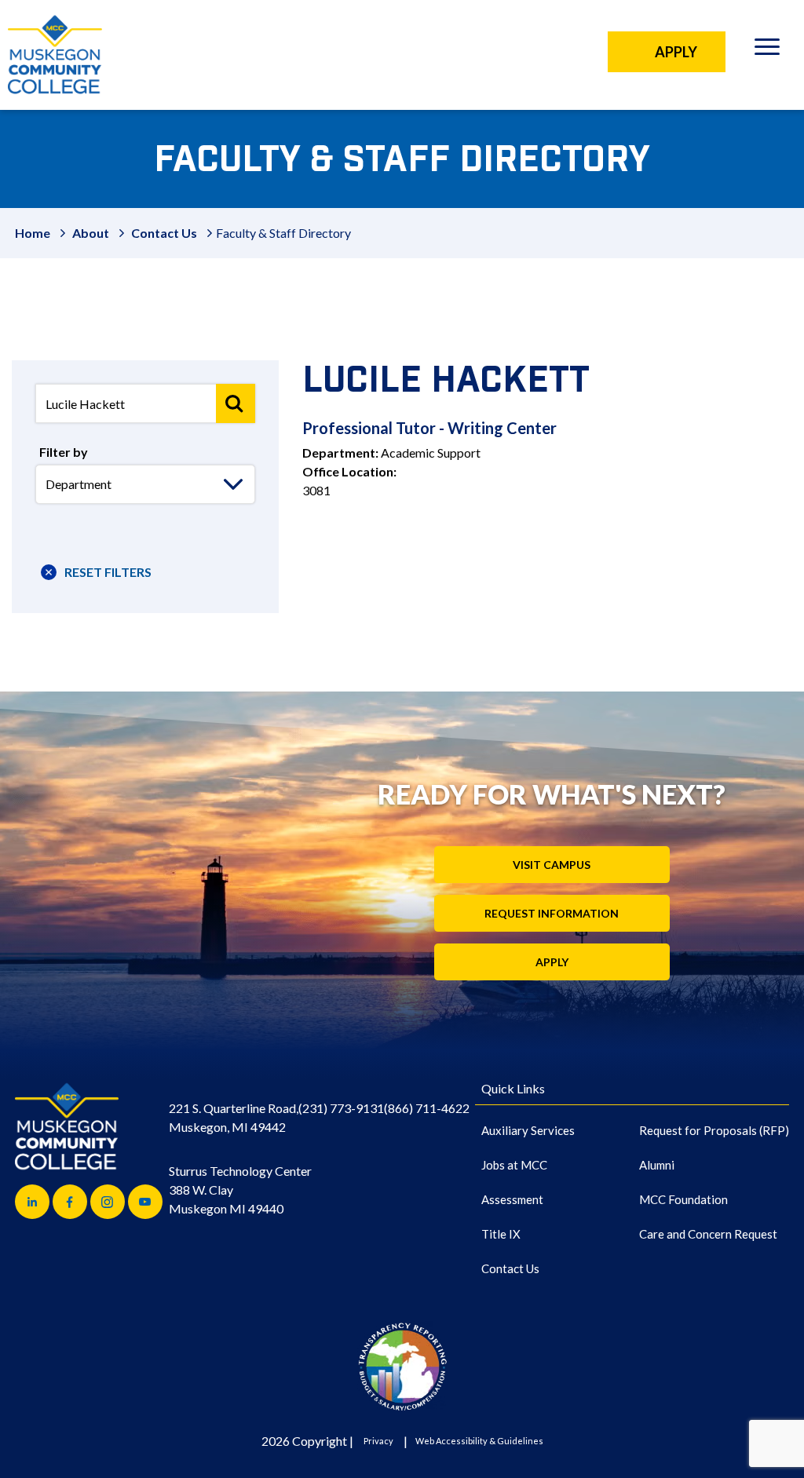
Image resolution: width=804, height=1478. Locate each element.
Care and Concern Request (708, 1234)
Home (32, 232)
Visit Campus (551, 864)
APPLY (676, 51)
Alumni (656, 1165)
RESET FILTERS (108, 571)
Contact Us (164, 232)
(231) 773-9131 (341, 1107)
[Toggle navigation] (766, 49)
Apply (551, 962)
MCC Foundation (683, 1199)
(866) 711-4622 (427, 1107)
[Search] (235, 403)
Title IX (501, 1234)
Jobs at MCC (514, 1165)
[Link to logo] (402, 1366)
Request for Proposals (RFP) (714, 1130)
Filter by (63, 451)
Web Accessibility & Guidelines (479, 1441)
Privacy (378, 1441)
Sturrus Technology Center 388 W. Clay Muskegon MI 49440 (240, 1189)
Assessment (512, 1199)
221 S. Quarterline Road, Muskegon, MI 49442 (233, 1117)
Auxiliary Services (528, 1130)
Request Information (551, 913)
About (90, 232)
